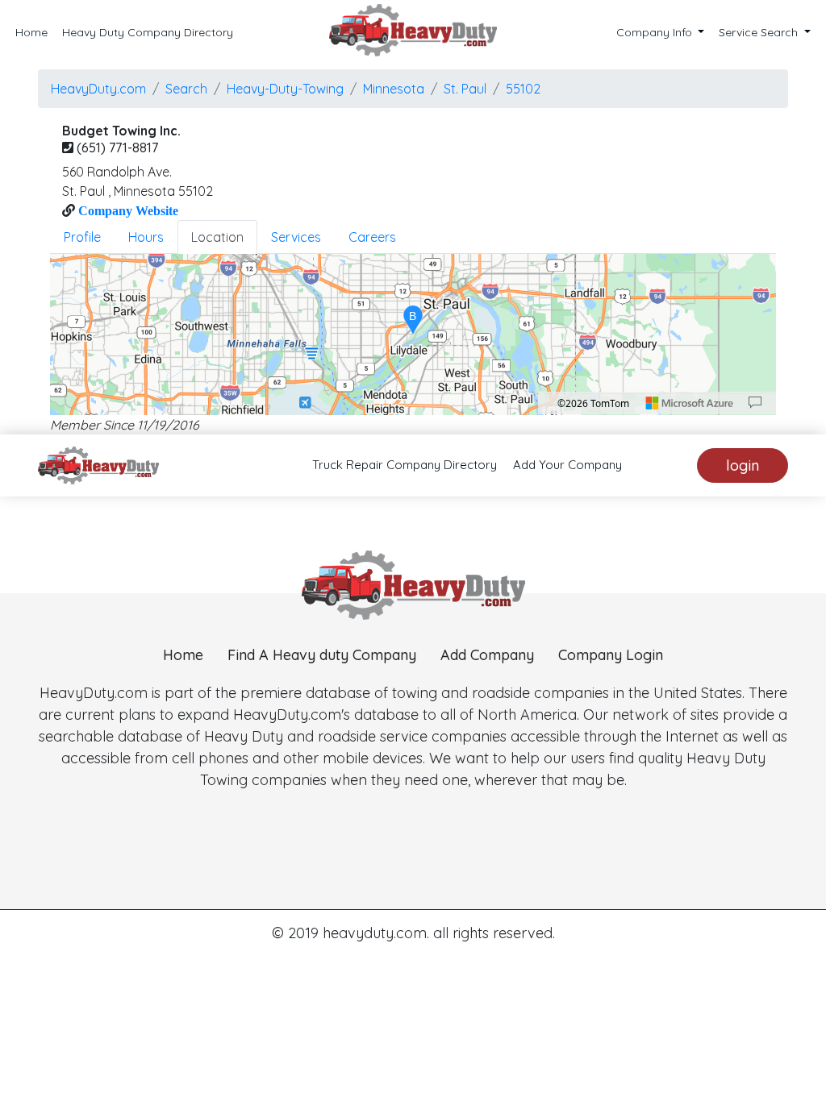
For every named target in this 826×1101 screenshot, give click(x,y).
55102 (523, 89)
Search (186, 89)
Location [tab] (217, 237)
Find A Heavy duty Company (321, 655)
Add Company (487, 655)
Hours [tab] (146, 237)
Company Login (610, 655)
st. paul (465, 89)
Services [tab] (296, 237)
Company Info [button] (655, 32)
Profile (82, 237)
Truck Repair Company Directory (404, 464)
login (742, 465)
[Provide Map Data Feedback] (755, 403)
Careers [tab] (372, 237)
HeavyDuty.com (98, 89)
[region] (413, 334)
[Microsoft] (689, 403)
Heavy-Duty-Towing (285, 89)
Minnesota (393, 89)
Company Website (126, 210)
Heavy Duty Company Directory (147, 32)
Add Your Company (567, 464)
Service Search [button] (760, 32)
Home (31, 32)
